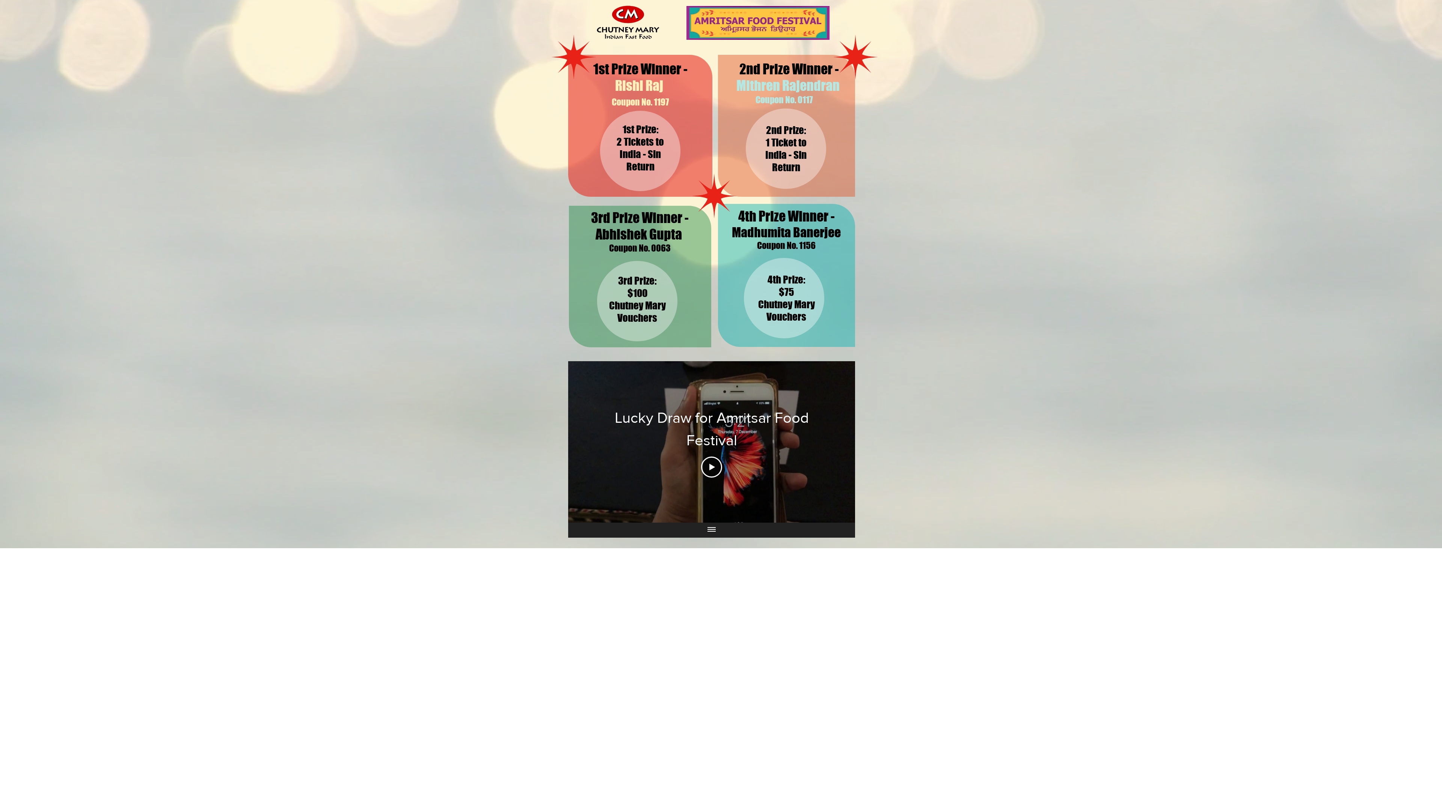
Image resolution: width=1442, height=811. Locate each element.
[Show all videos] (711, 530)
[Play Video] (711, 467)
